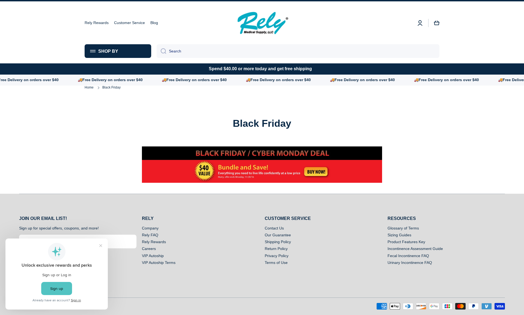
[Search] (161, 51)
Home (89, 87)
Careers (149, 248)
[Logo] (262, 22)
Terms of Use (276, 262)
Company (150, 228)
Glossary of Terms (403, 228)
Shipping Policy (278, 242)
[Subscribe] (129, 241)
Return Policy (276, 248)
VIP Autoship (153, 256)
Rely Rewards (154, 242)
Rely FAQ (150, 235)
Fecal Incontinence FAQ (408, 256)
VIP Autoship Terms (158, 262)
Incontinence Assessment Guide (415, 248)
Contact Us (274, 228)
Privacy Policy (276, 256)
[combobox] (298, 51)
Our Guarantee (278, 235)
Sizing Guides (399, 235)
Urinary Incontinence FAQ (410, 262)
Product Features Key (406, 242)
